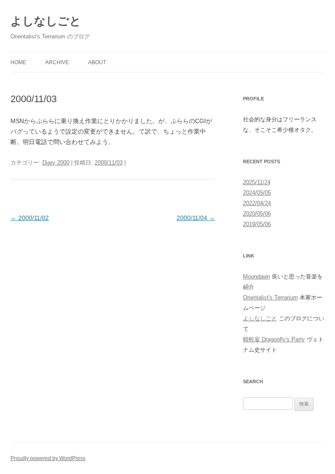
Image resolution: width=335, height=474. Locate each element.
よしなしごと (45, 20)
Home (18, 62)
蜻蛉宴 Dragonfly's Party (274, 339)
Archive (57, 62)
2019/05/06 (257, 224)
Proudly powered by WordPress (47, 458)
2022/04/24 (257, 203)
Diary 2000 (55, 162)
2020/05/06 (257, 213)
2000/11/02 (29, 217)
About (97, 62)
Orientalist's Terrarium (270, 297)
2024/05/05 (257, 192)
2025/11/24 (256, 182)
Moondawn (256, 276)
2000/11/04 (196, 217)
